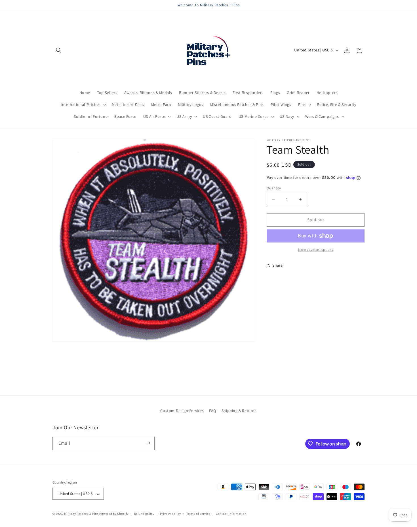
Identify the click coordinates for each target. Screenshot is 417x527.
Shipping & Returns (239, 410)
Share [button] (277, 265)
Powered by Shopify (114, 514)
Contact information (231, 514)
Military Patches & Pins (81, 514)
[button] (58, 50)
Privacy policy (170, 514)
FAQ (212, 410)
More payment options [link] (315, 249)
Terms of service (198, 514)
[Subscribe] (148, 443)
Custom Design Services (182, 410)
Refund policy (144, 514)
